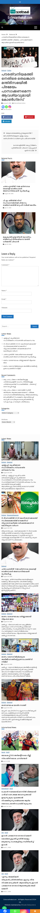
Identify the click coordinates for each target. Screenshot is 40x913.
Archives (4, 419)
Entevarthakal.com (20, 17)
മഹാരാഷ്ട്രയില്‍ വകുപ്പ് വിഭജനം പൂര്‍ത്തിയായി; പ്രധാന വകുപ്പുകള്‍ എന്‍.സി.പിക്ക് (24, 147)
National (3, 70)
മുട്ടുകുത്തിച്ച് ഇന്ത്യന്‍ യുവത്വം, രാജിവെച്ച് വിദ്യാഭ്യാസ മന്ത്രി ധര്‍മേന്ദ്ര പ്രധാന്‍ (17, 239)
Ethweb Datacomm (28, 905)
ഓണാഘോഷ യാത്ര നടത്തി (13, 705)
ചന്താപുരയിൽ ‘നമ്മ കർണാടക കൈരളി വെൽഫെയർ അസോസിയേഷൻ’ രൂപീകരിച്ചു (16, 188)
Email (3, 299)
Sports (3, 752)
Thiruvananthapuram (13, 515)
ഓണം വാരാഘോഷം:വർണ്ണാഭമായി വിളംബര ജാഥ (16, 617)
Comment (5, 265)
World (7, 752)
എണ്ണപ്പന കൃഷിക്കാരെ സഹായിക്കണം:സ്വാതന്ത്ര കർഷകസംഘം (13, 467)
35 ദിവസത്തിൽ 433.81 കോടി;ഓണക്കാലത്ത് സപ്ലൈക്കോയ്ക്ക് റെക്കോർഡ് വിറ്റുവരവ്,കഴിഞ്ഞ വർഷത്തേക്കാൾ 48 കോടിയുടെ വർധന (19, 522)
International (5, 788)
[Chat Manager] (4, 908)
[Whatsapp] (6, 106)
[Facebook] (3, 106)
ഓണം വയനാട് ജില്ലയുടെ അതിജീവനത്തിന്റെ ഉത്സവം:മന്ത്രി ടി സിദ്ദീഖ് (17, 659)
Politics (9, 70)
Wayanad (9, 462)
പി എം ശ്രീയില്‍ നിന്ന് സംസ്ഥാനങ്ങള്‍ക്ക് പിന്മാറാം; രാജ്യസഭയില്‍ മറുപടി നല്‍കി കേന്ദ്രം (19, 202)
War (2, 832)
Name (4, 290)
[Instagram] (9, 106)
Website (4, 308)
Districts (3, 462)
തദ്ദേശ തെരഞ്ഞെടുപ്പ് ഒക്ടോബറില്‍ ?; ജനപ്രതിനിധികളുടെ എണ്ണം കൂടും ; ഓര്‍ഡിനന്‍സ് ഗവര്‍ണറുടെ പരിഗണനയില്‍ (19, 135)
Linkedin (7, 121)
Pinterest (29, 117)
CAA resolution (7, 109)
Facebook (7, 117)
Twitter (19, 117)
